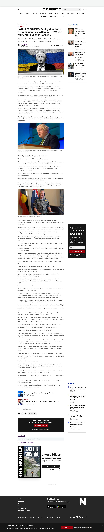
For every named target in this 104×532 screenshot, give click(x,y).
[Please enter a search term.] (80, 9)
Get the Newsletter (77, 251)
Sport (67, 13)
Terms (82, 254)
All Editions (50, 469)
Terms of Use (50, 517)
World (72, 13)
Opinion (50, 13)
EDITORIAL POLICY (22, 508)
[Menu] (18, 9)
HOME (19, 498)
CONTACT (20, 506)
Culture (56, 13)
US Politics (43, 13)
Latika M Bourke (24, 44)
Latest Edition (51, 466)
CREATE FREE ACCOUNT (41, 425)
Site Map (58, 517)
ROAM (62, 13)
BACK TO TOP (51, 484)
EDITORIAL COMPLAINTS (24, 510)
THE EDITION (21, 501)
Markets (72, 401)
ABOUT (19, 503)
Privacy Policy (77, 255)
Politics (22, 13)
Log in (84, 9)
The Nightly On (80, 13)
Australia (28, 13)
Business (35, 13)
